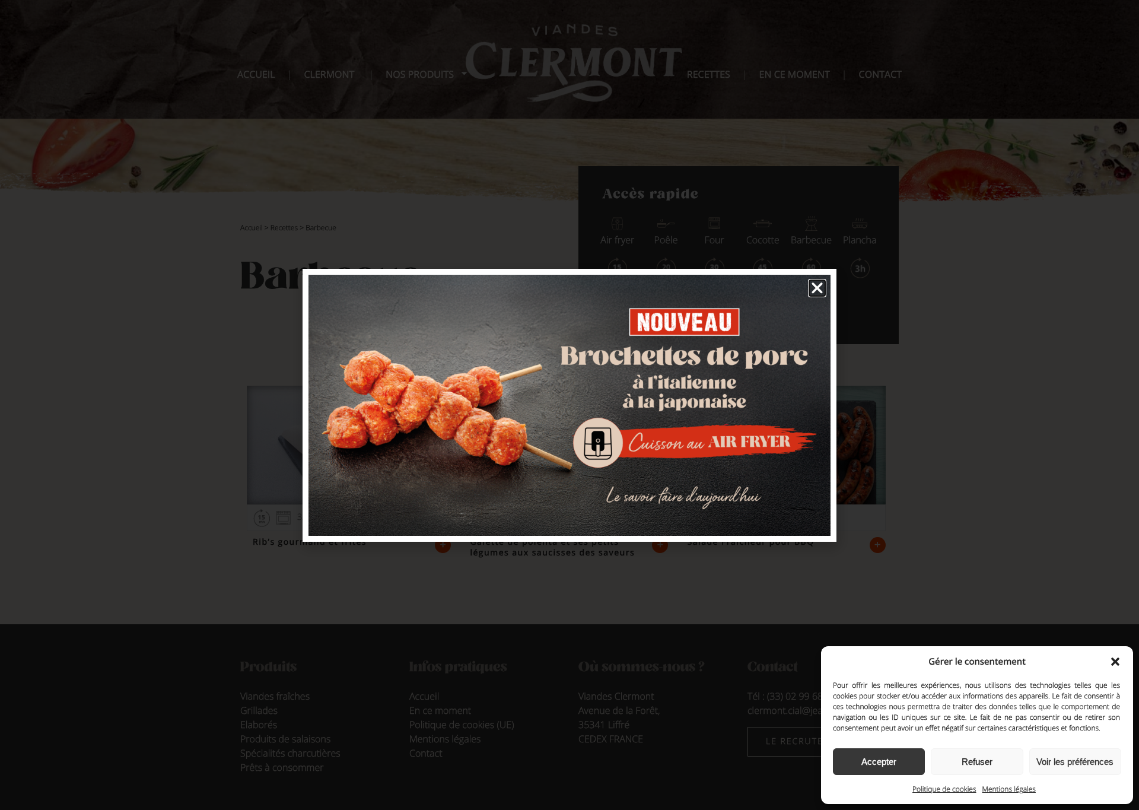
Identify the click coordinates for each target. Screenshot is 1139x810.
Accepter (878, 762)
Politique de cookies (944, 789)
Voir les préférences (1074, 762)
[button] (1115, 662)
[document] (569, 405)
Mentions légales (1009, 789)
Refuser (977, 762)
